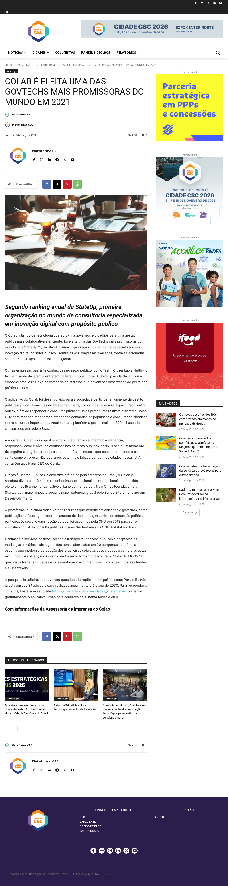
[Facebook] (195, 3)
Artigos (160, 817)
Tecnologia (48, 65)
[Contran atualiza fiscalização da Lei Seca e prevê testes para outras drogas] (166, 471)
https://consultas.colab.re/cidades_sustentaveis (89, 591)
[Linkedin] (214, 3)
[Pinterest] (67, 184)
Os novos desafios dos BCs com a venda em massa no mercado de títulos (198, 419)
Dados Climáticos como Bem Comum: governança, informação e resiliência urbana (200, 494)
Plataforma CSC (21, 114)
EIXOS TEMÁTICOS (27, 65)
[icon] (6, 12)
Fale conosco (89, 831)
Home (9, 65)
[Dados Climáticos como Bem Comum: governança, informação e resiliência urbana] (166, 495)
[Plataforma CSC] (8, 114)
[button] (217, 52)
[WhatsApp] (77, 184)
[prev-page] (7, 728)
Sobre (84, 817)
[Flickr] (202, 3)
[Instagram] (208, 3)
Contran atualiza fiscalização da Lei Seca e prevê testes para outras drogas (200, 471)
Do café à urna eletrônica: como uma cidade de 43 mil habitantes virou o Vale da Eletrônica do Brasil (26, 709)
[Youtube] (220, 3)
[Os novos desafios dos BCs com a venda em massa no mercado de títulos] (166, 420)
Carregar (188, 512)
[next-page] (15, 728)
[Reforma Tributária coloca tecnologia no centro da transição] (76, 685)
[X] (65, 158)
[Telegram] (57, 158)
